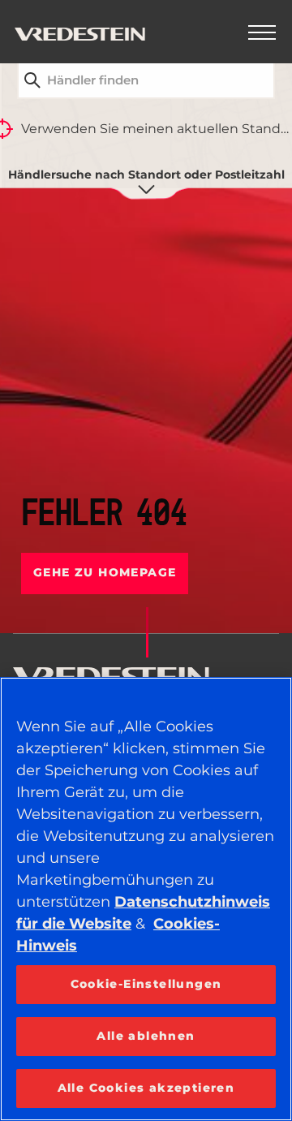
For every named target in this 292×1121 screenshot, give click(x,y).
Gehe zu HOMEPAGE (104, 572)
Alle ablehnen (146, 1035)
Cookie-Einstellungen (146, 984)
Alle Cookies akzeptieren (146, 1087)
